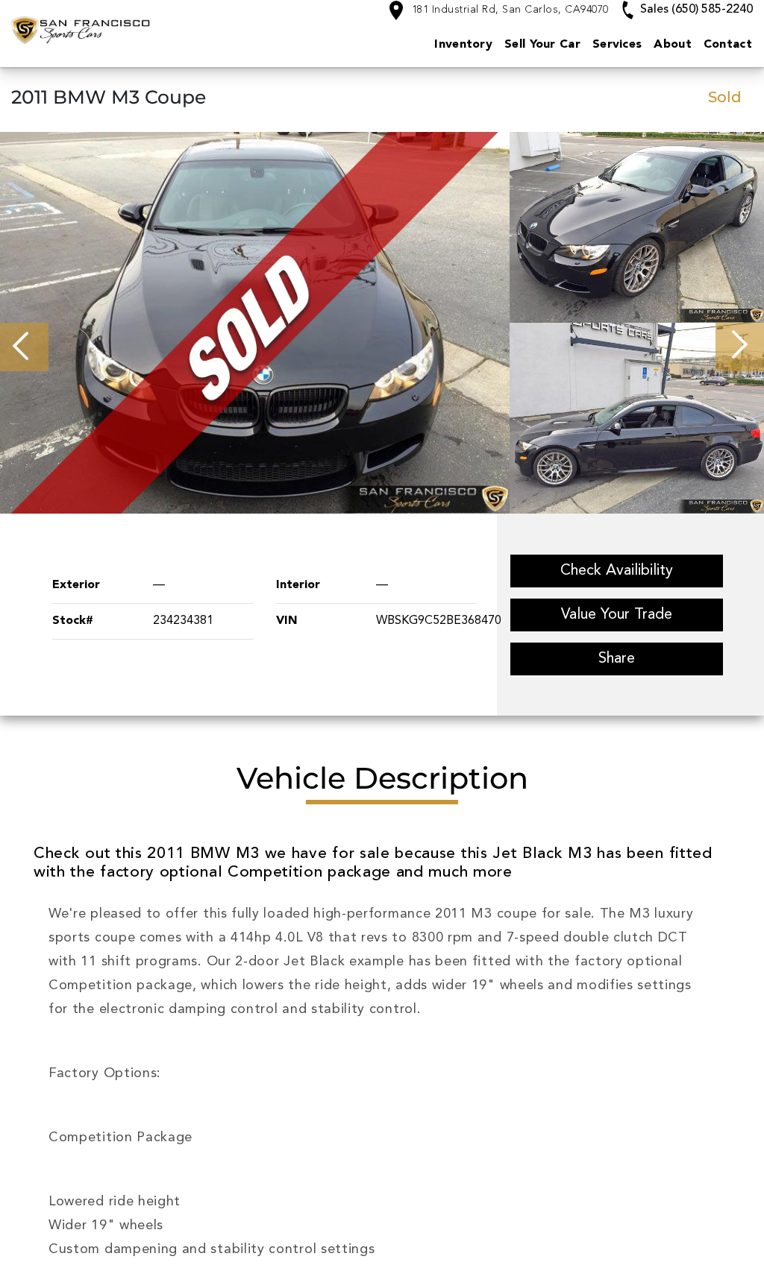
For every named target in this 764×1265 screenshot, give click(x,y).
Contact (728, 45)
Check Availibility (616, 571)
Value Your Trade (616, 615)
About (673, 45)
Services (617, 45)
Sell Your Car (542, 45)
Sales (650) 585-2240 (695, 10)
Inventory (463, 45)
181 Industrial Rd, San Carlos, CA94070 (508, 9)
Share (616, 659)
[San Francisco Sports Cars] (112, 29)
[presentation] (24, 347)
